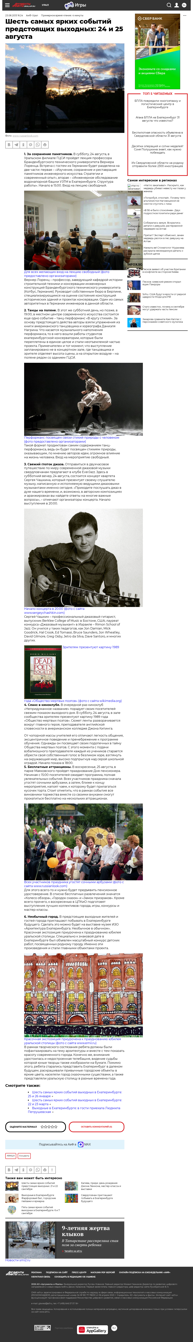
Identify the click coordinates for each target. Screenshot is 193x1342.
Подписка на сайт (56, 1272)
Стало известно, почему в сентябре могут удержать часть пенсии (163, 308)
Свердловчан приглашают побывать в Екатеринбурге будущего (97, 1198)
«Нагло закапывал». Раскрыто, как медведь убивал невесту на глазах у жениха (165, 188)
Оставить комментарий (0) (96, 1127)
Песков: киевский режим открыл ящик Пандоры (161, 283)
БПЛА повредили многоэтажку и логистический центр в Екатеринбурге (158, 104)
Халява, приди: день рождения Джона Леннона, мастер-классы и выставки (101, 1186)
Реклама (36, 1272)
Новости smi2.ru (17, 1260)
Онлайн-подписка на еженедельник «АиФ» (144, 1272)
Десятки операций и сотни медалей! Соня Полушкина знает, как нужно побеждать (157, 149)
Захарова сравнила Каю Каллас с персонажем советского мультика (162, 320)
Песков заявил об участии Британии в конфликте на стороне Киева (164, 270)
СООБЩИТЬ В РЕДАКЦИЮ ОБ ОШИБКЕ (75, 1277)
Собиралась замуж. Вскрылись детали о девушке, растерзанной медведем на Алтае (163, 225)
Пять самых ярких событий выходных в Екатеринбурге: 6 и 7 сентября (40, 1210)
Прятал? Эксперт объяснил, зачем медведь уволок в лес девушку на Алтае (164, 238)
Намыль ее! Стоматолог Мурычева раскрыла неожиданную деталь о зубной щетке (164, 250)
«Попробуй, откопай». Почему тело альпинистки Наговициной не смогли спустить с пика (164, 200)
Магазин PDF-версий (103, 1272)
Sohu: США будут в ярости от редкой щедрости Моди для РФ (164, 295)
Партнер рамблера (64, 1328)
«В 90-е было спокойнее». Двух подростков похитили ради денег (163, 212)
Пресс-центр (79, 1272)
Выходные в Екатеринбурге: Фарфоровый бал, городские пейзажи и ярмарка (38, 1198)
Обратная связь (40, 1277)
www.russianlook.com (25, 135)
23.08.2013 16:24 (14, 15)
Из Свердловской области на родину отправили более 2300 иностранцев (158, 164)
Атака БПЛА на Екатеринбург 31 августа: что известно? (158, 119)
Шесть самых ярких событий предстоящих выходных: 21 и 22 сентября (39, 1186)
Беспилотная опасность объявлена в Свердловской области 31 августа (157, 134)
